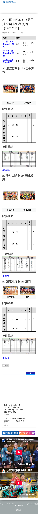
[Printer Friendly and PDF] (5, 366)
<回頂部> (6, 170)
